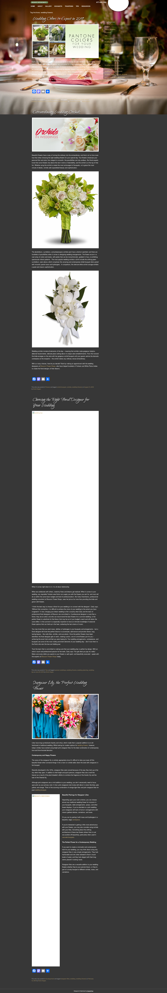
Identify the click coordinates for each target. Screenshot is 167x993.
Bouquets (58, 6)
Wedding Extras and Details (113, 71)
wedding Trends (55, 99)
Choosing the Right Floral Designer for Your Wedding (61, 403)
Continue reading (40, 86)
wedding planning (82, 670)
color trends (71, 99)
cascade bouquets (68, 837)
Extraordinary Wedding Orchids (56, 112)
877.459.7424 (101, 2)
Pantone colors (79, 99)
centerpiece (76, 820)
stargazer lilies (65, 979)
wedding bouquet (40, 790)
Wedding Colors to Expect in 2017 (58, 19)
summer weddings (60, 670)
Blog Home (108, 55)
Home (33, 6)
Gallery (48, 6)
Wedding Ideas (109, 42)
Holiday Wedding (110, 29)
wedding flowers (52, 101)
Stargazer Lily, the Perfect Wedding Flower (60, 686)
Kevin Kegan (86, 101)
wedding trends (63, 101)
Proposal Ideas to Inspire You (114, 68)
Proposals (108, 32)
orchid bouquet (61, 387)
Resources (86, 6)
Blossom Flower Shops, (48, 366)
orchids (69, 387)
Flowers (47, 99)
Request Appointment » (39, 2)
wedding (72, 979)
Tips (77, 6)
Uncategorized (49, 979)
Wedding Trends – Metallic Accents (116, 74)
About (40, 6)
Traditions (69, 6)
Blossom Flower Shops (49, 656)
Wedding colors (42, 101)
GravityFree (90, 991)
